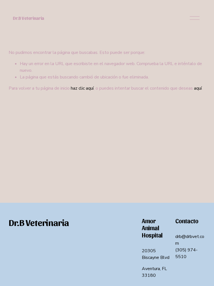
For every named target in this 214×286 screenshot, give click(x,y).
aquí (198, 88)
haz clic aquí (82, 88)
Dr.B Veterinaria (28, 18)
